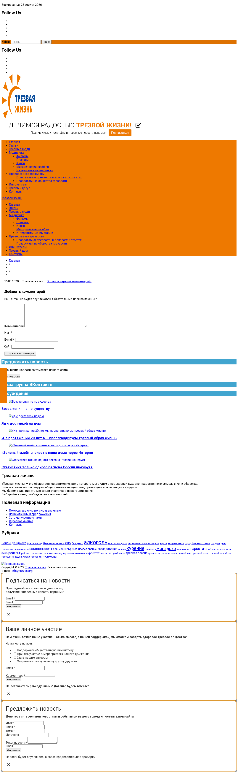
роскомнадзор (82, 553)
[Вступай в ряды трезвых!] (71, 135)
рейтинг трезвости (31, 553)
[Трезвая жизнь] (13, 564)
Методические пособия (32, 167)
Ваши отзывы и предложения (30, 514)
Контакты (15, 191)
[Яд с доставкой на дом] (26, 416)
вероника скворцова (141, 543)
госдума (215, 543)
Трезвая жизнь (11, 198)
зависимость (21, 549)
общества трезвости (219, 549)
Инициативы (18, 184)
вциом (163, 543)
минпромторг (183, 549)
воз (157, 543)
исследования (107, 549)
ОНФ (68, 543)
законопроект (40, 549)
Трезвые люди (19, 149)
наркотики (199, 549)
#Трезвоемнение (21, 521)
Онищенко (77, 543)
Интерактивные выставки (34, 170)
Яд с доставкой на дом (21, 423)
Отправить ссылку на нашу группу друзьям (47, 661)
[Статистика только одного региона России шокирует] (47, 460)
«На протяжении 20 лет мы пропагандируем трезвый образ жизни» (59, 438)
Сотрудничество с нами (25, 517)
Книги (20, 163)
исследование (87, 549)
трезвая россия (136, 553)
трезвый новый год (220, 553)
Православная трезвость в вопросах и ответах (49, 177)
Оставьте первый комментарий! (69, 281)
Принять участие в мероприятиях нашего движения (53, 654)
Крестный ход (34, 543)
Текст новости (17, 742)
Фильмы (22, 156)
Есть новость (11, 376)
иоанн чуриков (68, 548)
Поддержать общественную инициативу (45, 650)
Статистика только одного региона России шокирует (47, 467)
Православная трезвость (26, 174)
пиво (4, 553)
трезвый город (185, 553)
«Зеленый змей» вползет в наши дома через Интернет (48, 453)
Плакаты (22, 159)
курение (135, 548)
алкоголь (95, 542)
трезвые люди (168, 553)
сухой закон (118, 553)
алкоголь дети (117, 543)
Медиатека (16, 152)
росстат (94, 553)
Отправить (13, 606)
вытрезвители (176, 543)
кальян (122, 549)
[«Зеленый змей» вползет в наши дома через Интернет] (49, 445)
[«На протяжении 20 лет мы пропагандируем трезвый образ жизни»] (57, 430)
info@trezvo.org (22, 571)
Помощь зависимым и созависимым (35, 510)
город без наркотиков (197, 543)
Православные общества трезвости (41, 181)
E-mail (9, 339)
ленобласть (150, 549)
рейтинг (14, 553)
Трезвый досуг (19, 188)
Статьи (13, 145)
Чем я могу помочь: (19, 643)
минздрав (166, 548)
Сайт (7, 346)
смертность (105, 553)
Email (10, 598)
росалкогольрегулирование (59, 553)
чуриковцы (50, 556)
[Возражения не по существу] (30, 401)
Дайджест (19, 543)
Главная (14, 142)
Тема (10, 731)
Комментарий (14, 326)
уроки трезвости (32, 556)
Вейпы (6, 543)
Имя (8, 332)
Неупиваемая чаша (54, 543)
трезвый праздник (11, 556)
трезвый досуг (200, 553)
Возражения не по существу (25, 409)
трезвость (154, 553)
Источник (12, 735)
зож (55, 549)
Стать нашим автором (32, 657)
